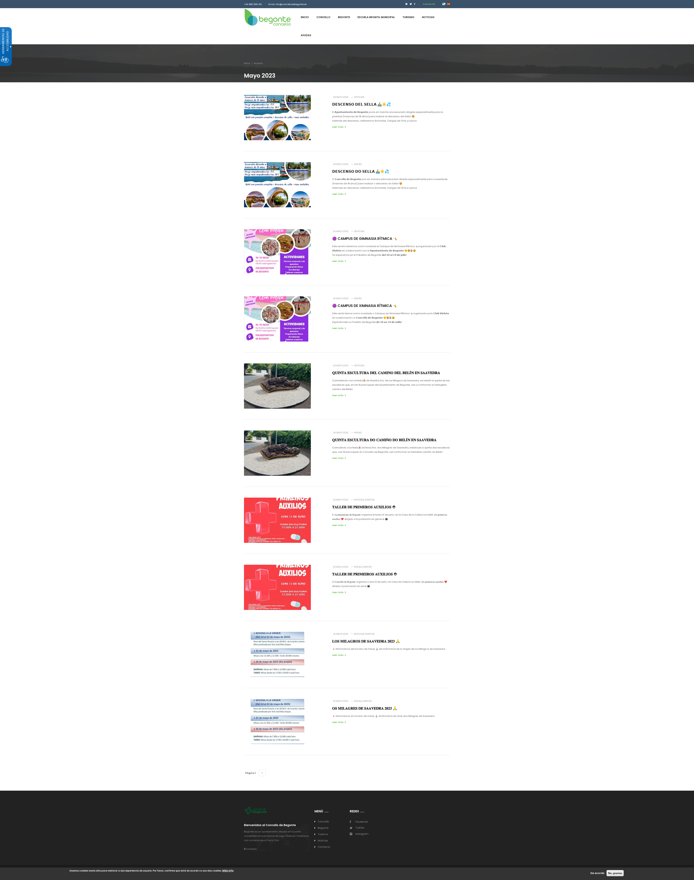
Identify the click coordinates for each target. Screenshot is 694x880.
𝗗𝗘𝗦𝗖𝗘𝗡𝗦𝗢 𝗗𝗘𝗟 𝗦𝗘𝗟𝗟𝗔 (361, 104)
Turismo (323, 834)
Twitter (359, 828)
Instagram (362, 834)
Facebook (361, 822)
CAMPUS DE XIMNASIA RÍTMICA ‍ (364, 305)
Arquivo (258, 63)
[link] (267, 17)
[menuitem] (405, 4)
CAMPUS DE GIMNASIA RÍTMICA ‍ (365, 238)
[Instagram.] (406, 4)
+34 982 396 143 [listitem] (253, 4)
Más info (228, 870)
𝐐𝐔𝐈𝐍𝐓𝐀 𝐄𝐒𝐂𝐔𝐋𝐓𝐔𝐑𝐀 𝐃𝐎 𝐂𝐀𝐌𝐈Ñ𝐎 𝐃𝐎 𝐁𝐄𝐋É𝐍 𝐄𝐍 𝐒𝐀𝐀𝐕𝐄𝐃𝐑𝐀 (384, 439)
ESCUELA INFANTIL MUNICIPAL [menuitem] (376, 17)
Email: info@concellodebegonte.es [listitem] (287, 4)
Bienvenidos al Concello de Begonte (270, 825)
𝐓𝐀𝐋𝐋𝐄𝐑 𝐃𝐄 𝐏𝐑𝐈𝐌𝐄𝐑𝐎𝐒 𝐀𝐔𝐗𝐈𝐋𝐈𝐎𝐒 (364, 507)
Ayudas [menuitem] (306, 35)
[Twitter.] (411, 4)
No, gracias (615, 873)
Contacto (251, 849)
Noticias (323, 840)
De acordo (597, 873)
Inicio (247, 63)
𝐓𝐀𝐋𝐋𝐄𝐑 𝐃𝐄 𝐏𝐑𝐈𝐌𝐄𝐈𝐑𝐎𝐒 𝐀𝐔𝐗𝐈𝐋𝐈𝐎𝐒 (364, 574)
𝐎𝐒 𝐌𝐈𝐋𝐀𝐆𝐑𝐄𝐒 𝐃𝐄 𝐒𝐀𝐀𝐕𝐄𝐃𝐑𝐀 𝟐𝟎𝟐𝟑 (364, 708)
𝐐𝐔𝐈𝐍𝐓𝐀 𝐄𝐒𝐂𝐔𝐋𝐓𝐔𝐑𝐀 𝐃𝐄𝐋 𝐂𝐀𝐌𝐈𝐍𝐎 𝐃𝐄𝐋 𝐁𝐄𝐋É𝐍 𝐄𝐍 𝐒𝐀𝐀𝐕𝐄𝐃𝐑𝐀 (386, 372)
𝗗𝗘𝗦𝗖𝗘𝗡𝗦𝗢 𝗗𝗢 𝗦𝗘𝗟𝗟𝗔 (360, 171)
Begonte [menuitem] (344, 17)
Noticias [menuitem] (428, 17)
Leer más (337, 127)
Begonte (323, 828)
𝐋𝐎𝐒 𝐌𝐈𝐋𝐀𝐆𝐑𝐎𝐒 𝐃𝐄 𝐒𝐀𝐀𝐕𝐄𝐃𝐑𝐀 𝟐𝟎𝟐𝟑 (366, 641)
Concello (323, 821)
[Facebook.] (414, 4)
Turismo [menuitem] (408, 17)
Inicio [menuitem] (305, 17)
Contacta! (429, 4)
